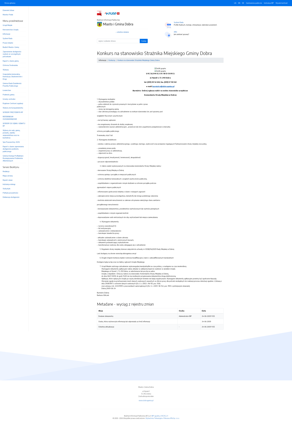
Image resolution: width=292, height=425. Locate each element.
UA (235, 3)
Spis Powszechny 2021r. (11, 142)
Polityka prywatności (10, 193)
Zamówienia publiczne (254, 3)
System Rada (7, 38)
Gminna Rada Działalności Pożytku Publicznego (12, 84)
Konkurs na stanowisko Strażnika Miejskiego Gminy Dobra (139, 60)
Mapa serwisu (8, 176)
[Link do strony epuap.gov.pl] (112, 13)
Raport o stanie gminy (11, 61)
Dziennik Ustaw (8, 10)
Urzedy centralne (9, 99)
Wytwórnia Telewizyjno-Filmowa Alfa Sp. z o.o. (162, 418)
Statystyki (6, 189)
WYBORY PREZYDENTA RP (13, 112)
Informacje (6, 34)
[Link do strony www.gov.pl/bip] (100, 13)
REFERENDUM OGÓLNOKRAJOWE (10, 117)
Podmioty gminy (8, 95)
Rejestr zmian (8, 180)
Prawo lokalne (8, 43)
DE (243, 3)
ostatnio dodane (123, 32)
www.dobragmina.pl (146, 400)
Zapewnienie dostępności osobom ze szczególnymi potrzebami (12, 54)
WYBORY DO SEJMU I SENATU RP (14, 124)
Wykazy (6, 70)
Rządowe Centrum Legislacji (13, 103)
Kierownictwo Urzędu (10, 30)
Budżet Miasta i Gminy (11, 47)
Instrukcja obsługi (9, 184)
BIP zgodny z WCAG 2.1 (160, 416)
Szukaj (143, 41)
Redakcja (6, 171)
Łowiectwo (7, 90)
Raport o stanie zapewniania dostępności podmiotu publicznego (13, 148)
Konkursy (112, 60)
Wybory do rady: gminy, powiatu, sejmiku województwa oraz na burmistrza (11, 134)
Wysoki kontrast (282, 3)
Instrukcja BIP (269, 3)
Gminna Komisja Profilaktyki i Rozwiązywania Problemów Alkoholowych (13, 158)
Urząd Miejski (7, 25)
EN (239, 3)
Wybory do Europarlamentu (13, 108)
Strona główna (9, 3)
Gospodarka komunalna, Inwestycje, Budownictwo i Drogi (12, 76)
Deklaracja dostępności (11, 197)
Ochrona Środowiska (10, 65)
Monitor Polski (8, 15)
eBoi (175, 32)
